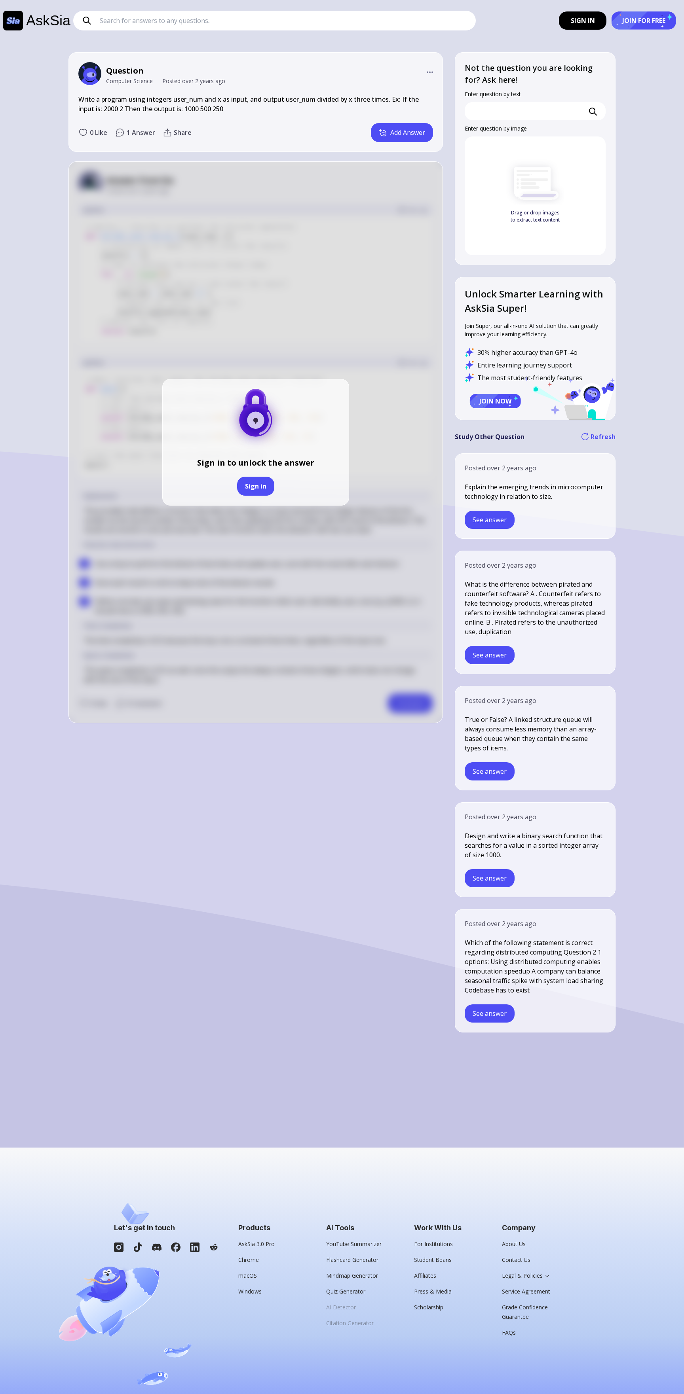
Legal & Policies (522, 1275)
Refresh (603, 436)
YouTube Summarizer (354, 1244)
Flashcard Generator (352, 1259)
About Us (514, 1244)
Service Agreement (526, 1291)
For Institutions (433, 1244)
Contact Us (516, 1259)
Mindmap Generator (352, 1275)
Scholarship (428, 1307)
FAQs (509, 1332)
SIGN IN (583, 20)
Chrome (248, 1259)
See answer (490, 519)
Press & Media (433, 1291)
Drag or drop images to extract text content (535, 216)
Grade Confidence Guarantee (525, 1311)
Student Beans (433, 1259)
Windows (250, 1291)
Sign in (255, 486)
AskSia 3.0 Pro (256, 1244)
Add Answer (407, 132)
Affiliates (425, 1275)
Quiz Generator (345, 1291)
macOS (247, 1275)
